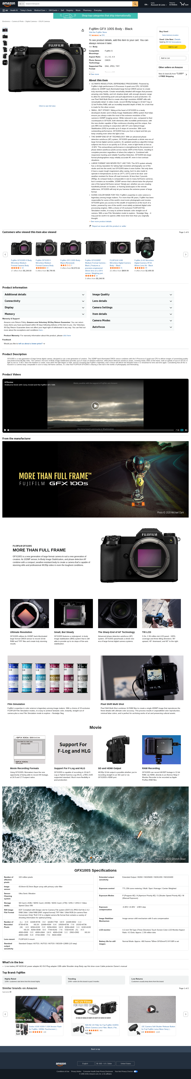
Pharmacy (87, 10)
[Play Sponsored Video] (95, 1009)
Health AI (14, 10)
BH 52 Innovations (173, 42)
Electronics (6, 21)
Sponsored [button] (5, 992)
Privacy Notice (76, 1071)
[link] (21, 263)
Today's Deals (26, 10)
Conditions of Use (63, 1071)
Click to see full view (47, 106)
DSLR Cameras (44, 21)
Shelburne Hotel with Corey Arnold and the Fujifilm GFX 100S (30, 385)
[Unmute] (186, 430)
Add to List (165, 58)
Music (78, 10)
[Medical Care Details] (46, 10)
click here (67, 335)
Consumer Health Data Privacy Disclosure (98, 1071)
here (41, 330)
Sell (62, 10)
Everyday (98, 10)
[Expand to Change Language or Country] (92, 1064)
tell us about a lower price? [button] (30, 344)
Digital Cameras (31, 21)
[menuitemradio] (181, 430)
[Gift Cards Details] (58, 10)
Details (177, 39)
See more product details (101, 221)
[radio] (5, 30)
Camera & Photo (18, 21)
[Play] (4, 430)
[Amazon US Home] (61, 1064)
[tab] (91, 858)
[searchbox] (78, 3)
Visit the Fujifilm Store (98, 32)
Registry (69, 10)
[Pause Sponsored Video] (60, 1015)
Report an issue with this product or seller (109, 226)
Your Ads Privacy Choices (124, 1071)
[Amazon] (9, 4)
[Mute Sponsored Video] (60, 1020)
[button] (5, 10)
